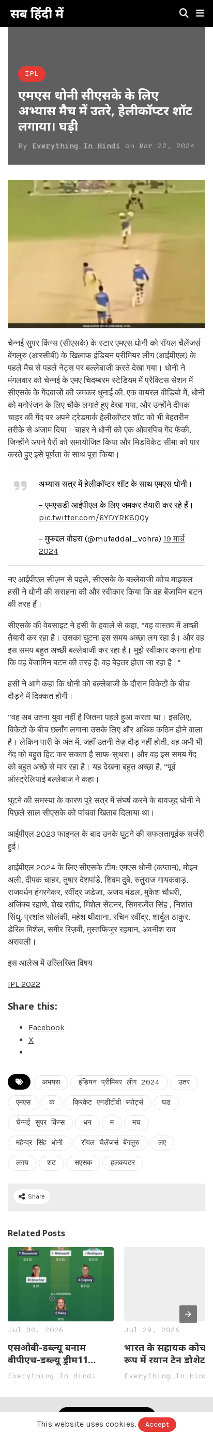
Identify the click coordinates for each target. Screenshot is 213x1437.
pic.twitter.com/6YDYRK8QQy (93, 517)
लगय (22, 1163)
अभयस (51, 1082)
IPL (32, 74)
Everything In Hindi (76, 146)
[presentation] (188, 1314)
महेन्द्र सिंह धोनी (39, 1143)
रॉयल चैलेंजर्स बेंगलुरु (110, 1143)
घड (166, 1102)
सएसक (83, 1163)
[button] (200, 13)
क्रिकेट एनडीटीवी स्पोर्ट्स (108, 1102)
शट (51, 1163)
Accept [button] (157, 1424)
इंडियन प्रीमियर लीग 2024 (119, 1082)
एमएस (23, 1102)
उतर (184, 1082)
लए (162, 1143)
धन (87, 1123)
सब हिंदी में (37, 13)
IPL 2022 (24, 984)
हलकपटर (123, 1163)
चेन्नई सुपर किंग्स (40, 1123)
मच (136, 1123)
